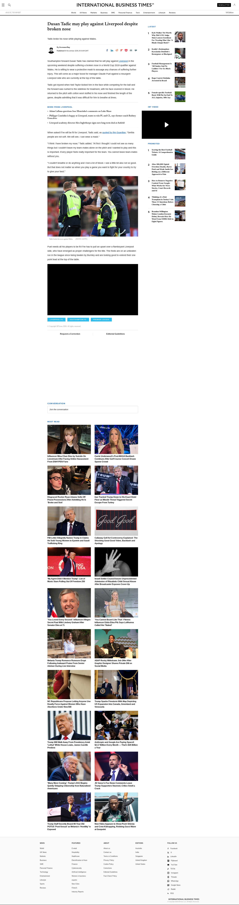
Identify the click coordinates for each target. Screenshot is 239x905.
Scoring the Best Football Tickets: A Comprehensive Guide (162, 152)
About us (107, 848)
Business (104, 12)
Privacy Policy (109, 860)
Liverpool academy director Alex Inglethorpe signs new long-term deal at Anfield (87, 123)
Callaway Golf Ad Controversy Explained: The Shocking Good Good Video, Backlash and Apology (116, 540)
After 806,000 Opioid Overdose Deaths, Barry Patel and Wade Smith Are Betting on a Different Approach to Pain (162, 169)
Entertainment (149, 12)
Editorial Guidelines (115, 334)
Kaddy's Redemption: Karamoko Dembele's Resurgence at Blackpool (162, 51)
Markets (93, 12)
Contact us (107, 852)
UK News (83, 12)
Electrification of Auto (79, 860)
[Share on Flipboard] (121, 50)
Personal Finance (125, 12)
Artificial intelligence (79, 872)
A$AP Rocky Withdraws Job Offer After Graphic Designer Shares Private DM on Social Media (113, 663)
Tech (138, 12)
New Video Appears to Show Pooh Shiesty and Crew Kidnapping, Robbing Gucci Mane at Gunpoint (115, 826)
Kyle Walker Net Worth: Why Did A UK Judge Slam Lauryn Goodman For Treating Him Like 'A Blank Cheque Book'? (162, 38)
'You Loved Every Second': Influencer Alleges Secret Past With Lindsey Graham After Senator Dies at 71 (68, 622)
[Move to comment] (136, 50)
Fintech (74, 888)
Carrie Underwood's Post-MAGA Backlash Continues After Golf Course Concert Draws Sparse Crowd (115, 459)
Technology (44, 872)
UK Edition (229, 13)
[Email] (131, 50)
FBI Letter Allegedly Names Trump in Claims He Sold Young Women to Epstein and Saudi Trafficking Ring (68, 540)
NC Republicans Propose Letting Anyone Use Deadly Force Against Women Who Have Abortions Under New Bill (69, 704)
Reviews (172, 12)
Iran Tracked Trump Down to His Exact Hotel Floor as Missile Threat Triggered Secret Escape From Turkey (115, 500)
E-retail (74, 848)
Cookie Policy (109, 864)
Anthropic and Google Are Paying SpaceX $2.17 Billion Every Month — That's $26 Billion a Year (116, 745)
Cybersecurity (77, 868)
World (73, 12)
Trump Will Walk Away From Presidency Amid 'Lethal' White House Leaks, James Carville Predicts (68, 745)
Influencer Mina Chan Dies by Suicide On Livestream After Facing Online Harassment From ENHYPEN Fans (67, 459)
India (137, 852)
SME (113, 12)
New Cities (75, 884)
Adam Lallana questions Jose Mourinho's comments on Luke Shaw (80, 111)
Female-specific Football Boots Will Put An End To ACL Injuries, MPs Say (162, 95)
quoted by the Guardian (114, 132)
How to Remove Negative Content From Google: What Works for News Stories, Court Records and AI (162, 186)
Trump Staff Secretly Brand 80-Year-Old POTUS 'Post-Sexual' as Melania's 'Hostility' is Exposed (69, 826)
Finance (74, 864)
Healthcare (75, 856)
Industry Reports (78, 892)
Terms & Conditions (111, 856)
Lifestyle (162, 12)
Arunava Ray (64, 47)
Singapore (139, 856)
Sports (42, 884)
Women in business (79, 876)
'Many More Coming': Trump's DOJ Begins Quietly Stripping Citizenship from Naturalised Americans (68, 786)
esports (74, 880)
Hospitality (75, 852)
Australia (138, 848)
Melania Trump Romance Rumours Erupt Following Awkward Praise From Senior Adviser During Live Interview (66, 663)
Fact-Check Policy (110, 876)
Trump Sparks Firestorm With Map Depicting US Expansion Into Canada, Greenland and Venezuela (115, 704)
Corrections (108, 868)
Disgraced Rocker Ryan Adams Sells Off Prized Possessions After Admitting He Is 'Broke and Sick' (66, 500)
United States (140, 864)
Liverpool (123, 61)
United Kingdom (141, 860)
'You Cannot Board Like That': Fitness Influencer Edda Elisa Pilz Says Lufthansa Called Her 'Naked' (114, 622)
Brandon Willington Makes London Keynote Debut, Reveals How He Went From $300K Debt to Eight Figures (163, 217)
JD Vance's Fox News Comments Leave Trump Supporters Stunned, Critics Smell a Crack (115, 786)
